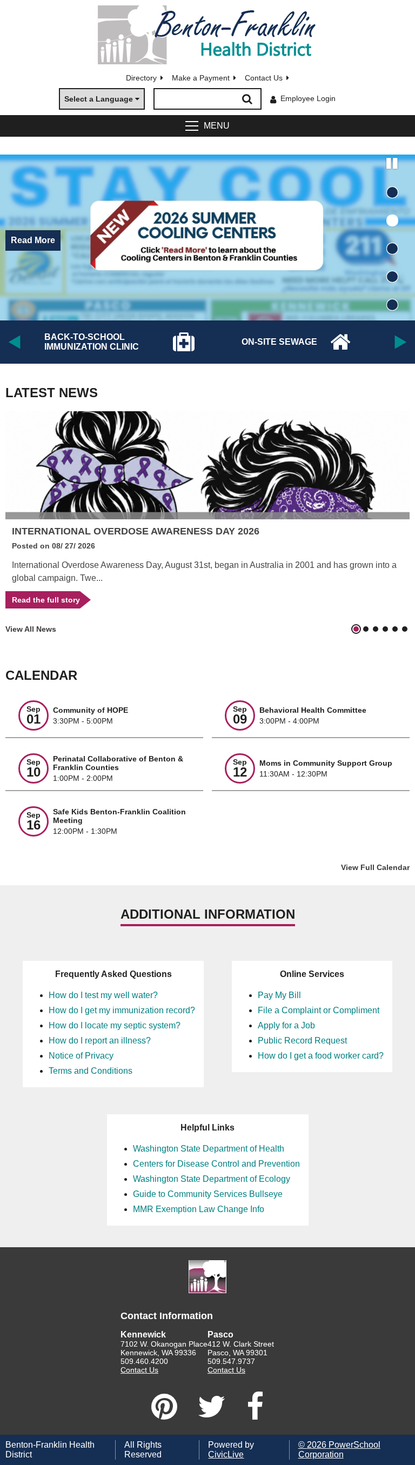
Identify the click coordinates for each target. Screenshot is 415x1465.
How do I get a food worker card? (321, 1055)
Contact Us (264, 77)
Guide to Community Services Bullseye (208, 1194)
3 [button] (392, 248)
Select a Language (98, 99)
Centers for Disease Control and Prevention (216, 1163)
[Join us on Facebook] (255, 1407)
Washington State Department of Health (208, 1148)
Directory (141, 77)
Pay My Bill (279, 995)
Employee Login (308, 98)
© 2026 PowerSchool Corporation (339, 1449)
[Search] (247, 99)
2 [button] (392, 220)
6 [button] (404, 629)
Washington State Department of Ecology (211, 1178)
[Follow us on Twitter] (212, 1407)
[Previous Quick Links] (12, 342)
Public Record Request (302, 1040)
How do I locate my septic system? (114, 1025)
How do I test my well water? (103, 995)
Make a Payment (201, 77)
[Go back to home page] (207, 34)
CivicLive (226, 1454)
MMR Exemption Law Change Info (198, 1209)
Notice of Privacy (81, 1055)
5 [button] (392, 304)
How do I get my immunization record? (122, 1010)
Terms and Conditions (90, 1070)
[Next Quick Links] (403, 342)
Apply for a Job (286, 1025)
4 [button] (392, 276)
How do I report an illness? (100, 1040)
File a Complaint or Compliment (318, 1010)
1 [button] (392, 192)
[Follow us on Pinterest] (164, 1407)
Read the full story (42, 597)
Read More (33, 240)
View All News (30, 629)
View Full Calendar (375, 867)
